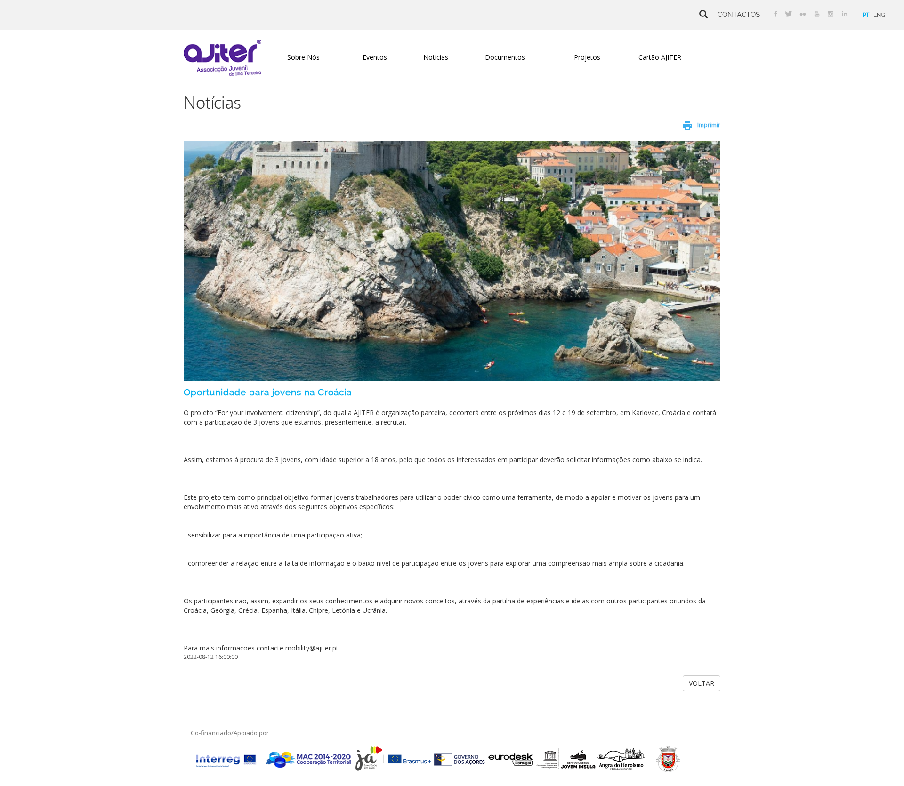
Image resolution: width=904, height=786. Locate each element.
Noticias (435, 57)
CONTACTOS (739, 14)
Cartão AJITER (659, 57)
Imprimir (708, 125)
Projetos (587, 57)
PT (866, 15)
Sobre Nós (303, 57)
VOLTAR (701, 683)
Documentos (505, 57)
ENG (879, 15)
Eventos (375, 57)
